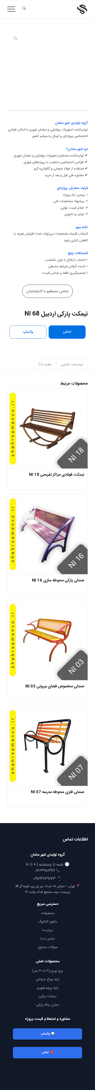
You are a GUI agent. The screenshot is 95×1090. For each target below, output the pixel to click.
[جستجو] (24, 9)
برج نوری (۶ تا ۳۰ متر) (47, 971)
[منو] (12, 9)
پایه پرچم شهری (47, 988)
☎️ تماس (47, 1052)
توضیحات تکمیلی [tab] (72, 364)
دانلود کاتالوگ (47, 922)
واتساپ (28, 332)
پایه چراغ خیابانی (47, 979)
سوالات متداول (47, 947)
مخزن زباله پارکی (47, 1005)
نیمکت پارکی (47, 996)
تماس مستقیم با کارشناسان (47, 291)
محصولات (47, 913)
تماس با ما (47, 939)
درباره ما (47, 930)
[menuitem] (24, 9)
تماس (67, 332)
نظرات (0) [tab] (45, 364)
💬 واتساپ (48, 1034)
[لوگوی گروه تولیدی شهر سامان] (55, 9)
